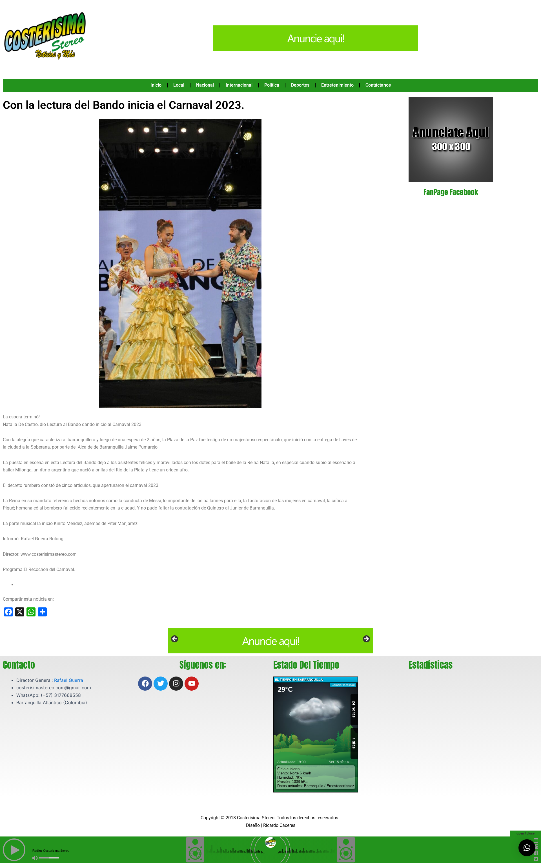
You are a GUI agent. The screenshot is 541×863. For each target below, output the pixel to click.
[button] (526, 847)
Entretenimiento (337, 85)
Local (178, 85)
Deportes (300, 85)
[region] (270, 640)
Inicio (155, 85)
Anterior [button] (175, 639)
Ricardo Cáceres (279, 825)
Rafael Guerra (68, 680)
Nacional (205, 85)
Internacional (239, 85)
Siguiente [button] (366, 639)
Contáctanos (378, 85)
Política (271, 85)
